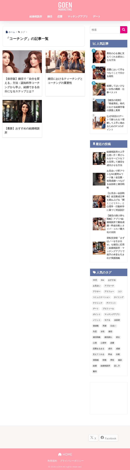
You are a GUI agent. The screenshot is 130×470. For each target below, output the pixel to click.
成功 (110, 349)
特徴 (104, 360)
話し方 (117, 366)
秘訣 (120, 360)
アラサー (97, 291)
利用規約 (52, 461)
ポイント (97, 314)
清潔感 (96, 360)
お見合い (97, 286)
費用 (95, 371)
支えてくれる (98, 354)
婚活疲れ (108, 337)
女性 (102, 331)
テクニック (97, 303)
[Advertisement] (108, 398)
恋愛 (59, 16)
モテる (107, 320)
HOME (67, 454)
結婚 (95, 366)
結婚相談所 (35, 16)
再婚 (104, 326)
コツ (120, 291)
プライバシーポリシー (72, 461)
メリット (97, 320)
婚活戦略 (97, 337)
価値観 (96, 326)
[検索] (123, 29)
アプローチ (109, 286)
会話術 (117, 320)
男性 (112, 360)
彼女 (118, 337)
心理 (95, 343)
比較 (118, 354)
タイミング (119, 297)
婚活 (49, 16)
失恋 (95, 331)
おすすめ (112, 280)
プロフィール (108, 309)
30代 (95, 280)
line (102, 280)
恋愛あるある (98, 349)
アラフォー (109, 291)
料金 (110, 354)
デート (97, 16)
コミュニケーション (101, 297)
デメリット (111, 303)
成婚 (118, 349)
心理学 (103, 343)
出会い (113, 326)
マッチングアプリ (78, 16)
